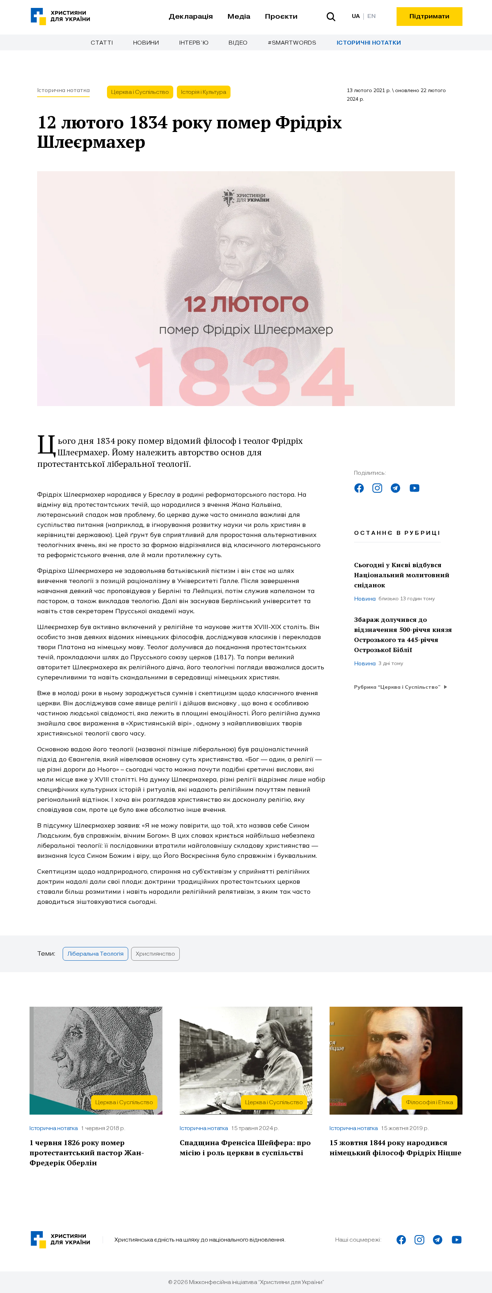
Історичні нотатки (369, 43)
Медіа (238, 17)
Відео (238, 43)
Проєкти (281, 17)
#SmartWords (292, 43)
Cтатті (102, 43)
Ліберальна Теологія (95, 954)
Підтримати (429, 16)
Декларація (191, 17)
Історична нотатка (63, 90)
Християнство (155, 954)
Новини (146, 43)
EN (371, 16)
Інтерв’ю (194, 43)
